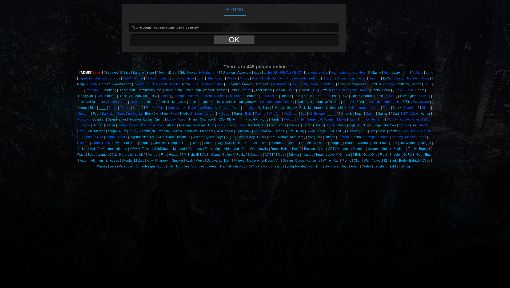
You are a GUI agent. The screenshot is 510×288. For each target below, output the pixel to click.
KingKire (162, 113)
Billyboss (278, 108)
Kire (291, 131)
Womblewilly (259, 149)
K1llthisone (317, 113)
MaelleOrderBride (107, 78)
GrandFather (117, 119)
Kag (220, 143)
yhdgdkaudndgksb (300, 166)
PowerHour (105, 149)
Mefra (282, 155)
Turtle (264, 143)
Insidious (183, 137)
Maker (341, 119)
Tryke (291, 90)
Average (185, 125)
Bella (409, 90)
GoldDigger (162, 149)
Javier (396, 72)
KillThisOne (409, 113)
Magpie (335, 143)
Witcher (198, 137)
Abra (272, 137)
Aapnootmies (340, 72)
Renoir (283, 137)
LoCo (387, 78)
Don (415, 125)
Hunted (286, 96)
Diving (425, 96)
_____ (332, 113)
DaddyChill (86, 96)
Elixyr (153, 96)
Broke (424, 125)
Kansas (221, 90)
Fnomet (225, 166)
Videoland (231, 149)
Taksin (147, 149)
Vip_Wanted (205, 90)
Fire (163, 155)
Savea (189, 90)
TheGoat (186, 113)
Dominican (145, 90)
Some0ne (410, 108)
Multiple (417, 72)
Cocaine (256, 155)
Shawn (280, 90)
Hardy (275, 119)
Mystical (294, 125)
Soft (372, 131)
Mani (227, 160)
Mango (390, 84)
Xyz (220, 137)
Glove (399, 90)
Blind (354, 90)
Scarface (206, 119)
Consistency (177, 108)
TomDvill (376, 84)
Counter (427, 131)
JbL (182, 72)
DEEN (406, 102)
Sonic (296, 84)
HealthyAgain (256, 125)
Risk (302, 108)
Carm (96, 143)
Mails (415, 131)
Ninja (81, 84)
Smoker (177, 160)
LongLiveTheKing (327, 102)
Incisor (82, 149)
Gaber (218, 84)
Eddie (394, 166)
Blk (334, 96)
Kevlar (192, 72)
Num (122, 131)
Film (211, 125)
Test (257, 131)
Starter (110, 125)
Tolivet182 (379, 160)
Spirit (158, 119)
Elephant (206, 131)
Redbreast (250, 143)
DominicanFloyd (336, 166)
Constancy (243, 131)
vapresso (85, 78)
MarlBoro (297, 137)
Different (83, 143)
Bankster (108, 113)
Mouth (88, 137)
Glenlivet (159, 143)
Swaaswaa (421, 102)
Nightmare (148, 102)
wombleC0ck (107, 155)
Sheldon (229, 72)
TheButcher (264, 90)
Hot (92, 149)
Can (134, 143)
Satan (96, 72)
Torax (320, 155)
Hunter (425, 113)
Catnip (92, 84)
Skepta (127, 160)
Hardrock (126, 155)
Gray (80, 131)
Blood (170, 137)
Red (244, 149)
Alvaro (171, 125)
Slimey (193, 96)
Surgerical (314, 119)
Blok (93, 108)
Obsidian (98, 119)
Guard (261, 137)
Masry (341, 125)
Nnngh (373, 78)
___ (240, 119)
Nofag (238, 102)
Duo (300, 102)
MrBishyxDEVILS (196, 155)
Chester (352, 131)
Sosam (288, 160)
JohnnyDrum (167, 72)
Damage (369, 137)
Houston (135, 119)
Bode (403, 160)
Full (89, 131)
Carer (134, 102)
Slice (126, 72)
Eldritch (414, 160)
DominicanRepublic (202, 108)
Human (330, 137)
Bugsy (423, 149)
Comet (405, 119)
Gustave (188, 78)
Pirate (240, 125)
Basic (169, 90)
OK (234, 39)
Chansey (195, 149)
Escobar (279, 131)
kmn (319, 166)
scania (227, 102)
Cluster (224, 108)
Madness (277, 143)
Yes (219, 125)
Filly (171, 166)
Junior (164, 96)
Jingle (321, 131)
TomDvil (164, 102)
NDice (160, 108)
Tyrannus (362, 143)
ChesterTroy (246, 137)
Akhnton (97, 160)
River (101, 102)
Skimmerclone (270, 102)
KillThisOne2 (338, 90)
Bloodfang (108, 90)
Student (110, 96)
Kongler (425, 143)
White (327, 160)
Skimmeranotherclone (364, 108)
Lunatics (249, 108)
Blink (393, 160)
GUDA (343, 96)
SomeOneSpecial (130, 113)
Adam (355, 166)
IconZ (264, 119)
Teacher (260, 113)
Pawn (384, 143)
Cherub (346, 113)
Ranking (378, 119)
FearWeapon (121, 84)
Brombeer (359, 72)
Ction (357, 160)
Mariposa (343, 149)
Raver (353, 119)
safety (139, 155)
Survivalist (214, 160)
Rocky (240, 155)
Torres (238, 113)
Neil (100, 96)
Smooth (383, 137)
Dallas (148, 119)
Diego (299, 160)
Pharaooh (162, 160)
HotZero (263, 108)
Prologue (92, 90)
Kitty (150, 160)
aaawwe (251, 102)
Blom (150, 72)
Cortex (366, 166)
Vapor (182, 119)
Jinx (375, 143)
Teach (358, 113)
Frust (383, 155)
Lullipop (267, 160)
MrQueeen (310, 84)
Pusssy (125, 108)
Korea (137, 108)
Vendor (153, 155)
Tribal (152, 78)
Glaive (416, 119)
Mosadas (83, 119)
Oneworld (263, 166)
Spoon (134, 125)
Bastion (309, 149)
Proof (256, 78)
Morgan (99, 131)
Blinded (303, 90)
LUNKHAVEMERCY (288, 72)
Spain (319, 125)
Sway (311, 131)
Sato (178, 90)
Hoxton (174, 155)
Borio (386, 90)
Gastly (122, 137)
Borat (200, 78)
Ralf (336, 160)
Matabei (179, 149)
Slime (426, 108)
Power (117, 143)
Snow (176, 78)
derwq (405, 166)
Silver (99, 137)
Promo (346, 160)
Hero (185, 143)
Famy (150, 108)
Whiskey (199, 125)
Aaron (84, 160)
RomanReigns (145, 166)
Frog (173, 113)
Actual (311, 143)
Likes (405, 131)
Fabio (376, 90)
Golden (209, 143)
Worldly (392, 119)
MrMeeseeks (358, 84)
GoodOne (370, 155)
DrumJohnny (346, 78)
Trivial (85, 125)
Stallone (399, 149)
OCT (331, 149)
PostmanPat (86, 102)
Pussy (113, 108)
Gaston (383, 113)
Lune (429, 72)
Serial (308, 96)
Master (410, 137)
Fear (96, 113)
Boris (132, 131)
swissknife (232, 143)
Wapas (102, 166)
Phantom (326, 84)
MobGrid (140, 96)
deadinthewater (317, 72)
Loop (161, 166)
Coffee (227, 155)
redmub (314, 78)
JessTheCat (269, 96)
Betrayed (112, 72)
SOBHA (362, 102)
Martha (111, 137)
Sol (126, 143)
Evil (153, 137)
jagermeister (139, 137)
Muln (218, 149)
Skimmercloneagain (384, 102)
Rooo (275, 149)
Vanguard (315, 137)
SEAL (357, 155)
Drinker (294, 155)
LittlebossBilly (336, 108)
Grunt (321, 149)
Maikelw (253, 160)
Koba (257, 72)
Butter (285, 149)
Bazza (266, 131)
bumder (399, 78)
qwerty (246, 90)
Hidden (98, 125)
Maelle (376, 72)
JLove (330, 155)
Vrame (219, 96)
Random (413, 78)
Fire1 (386, 108)
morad (367, 96)
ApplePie (191, 131)
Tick (314, 90)
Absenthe (244, 72)
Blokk (193, 102)
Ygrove (404, 125)
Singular (234, 84)
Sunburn (84, 113)
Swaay (292, 108)
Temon (416, 84)
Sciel (218, 78)
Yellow (177, 131)
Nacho (356, 137)
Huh (387, 72)
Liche (268, 72)
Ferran (307, 125)
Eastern (343, 137)
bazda (364, 90)
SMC (427, 84)
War (367, 160)
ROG (221, 119)
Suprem (206, 96)
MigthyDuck (357, 125)
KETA (231, 119)
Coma (215, 155)
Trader (112, 102)
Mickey (139, 160)
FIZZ (364, 131)
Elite (394, 143)
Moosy (244, 78)
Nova (186, 84)
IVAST (269, 155)
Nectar (175, 84)
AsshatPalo (281, 84)
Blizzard (328, 78)
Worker (232, 78)
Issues (207, 84)
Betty (248, 113)
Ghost (342, 84)
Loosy (171, 119)
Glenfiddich (146, 131)
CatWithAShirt (133, 78)
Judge (122, 125)
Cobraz (104, 84)
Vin (278, 160)
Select (386, 149)
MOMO (135, 149)
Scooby (397, 137)
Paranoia (125, 166)
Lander (239, 96)
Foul (161, 125)
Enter (429, 155)
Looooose (148, 125)
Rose (106, 143)
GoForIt (408, 155)
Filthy (301, 119)
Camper (174, 143)
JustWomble (408, 143)
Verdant (348, 102)
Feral (297, 96)
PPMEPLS (322, 96)
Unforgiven (262, 84)
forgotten (182, 166)
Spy (303, 113)
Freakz (247, 84)
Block (149, 113)
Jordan (210, 113)
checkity (239, 166)
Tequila (145, 143)
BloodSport (127, 90)
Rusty (300, 131)
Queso (211, 137)
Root (159, 90)
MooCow (389, 125)
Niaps (193, 119)
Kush (189, 160)
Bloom (428, 119)
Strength (179, 96)
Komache (313, 160)
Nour (425, 78)
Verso (362, 78)
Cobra (419, 90)
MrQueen (224, 113)
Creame (374, 149)
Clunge (375, 125)
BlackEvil (125, 96)
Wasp (81, 155)
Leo (302, 143)
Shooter (395, 155)
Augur (230, 137)
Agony (82, 108)
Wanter (329, 119)
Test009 (278, 166)
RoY (251, 166)
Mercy (200, 160)
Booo (91, 155)
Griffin (215, 102)
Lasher (291, 143)
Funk (208, 149)
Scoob (330, 125)
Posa (296, 149)
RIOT (196, 84)
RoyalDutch (142, 84)
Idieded (121, 149)
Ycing (236, 108)
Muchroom (316, 108)
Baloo (349, 143)
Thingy (365, 119)
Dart (396, 113)
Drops (281, 125)
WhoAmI (275, 113)
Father (234, 90)
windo (322, 143)
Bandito (138, 72)
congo (112, 131)
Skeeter (212, 166)
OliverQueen (409, 96)
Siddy (397, 108)
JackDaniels (224, 131)
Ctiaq (426, 160)
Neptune (163, 131)
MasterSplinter (272, 78)
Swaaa (390, 96)
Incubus (307, 155)
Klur (161, 137)
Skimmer (197, 166)
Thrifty (412, 149)
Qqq (419, 155)
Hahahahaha (208, 72)
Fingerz (239, 160)
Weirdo (289, 119)
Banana (252, 96)
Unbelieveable (296, 78)
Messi (382, 131)
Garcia (370, 113)
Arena (421, 137)
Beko (195, 143)
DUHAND (335, 131)
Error (235, 9)
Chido (228, 125)
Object (355, 96)
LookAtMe (160, 84)
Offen (123, 102)
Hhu (210, 78)
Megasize (179, 102)
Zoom (198, 113)
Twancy (163, 78)
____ (102, 108)
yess (113, 166)
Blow (323, 90)
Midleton (359, 149)
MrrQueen (291, 113)
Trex (272, 125)
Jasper (204, 102)
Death (378, 96)
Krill (229, 96)
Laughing (381, 166)
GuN (308, 102)
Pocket (394, 131)
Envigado (112, 160)
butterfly (403, 84)
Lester (287, 102)
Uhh (406, 72)
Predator (251, 119)
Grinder (344, 155)
